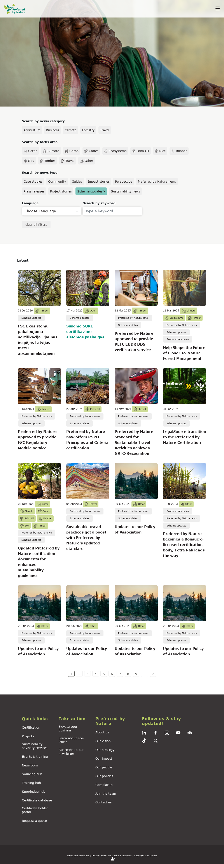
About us (102, 732)
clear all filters (36, 224)
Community (57, 181)
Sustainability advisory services (34, 746)
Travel (104, 130)
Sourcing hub (32, 774)
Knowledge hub (33, 791)
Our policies (104, 776)
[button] (37, 718)
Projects (28, 736)
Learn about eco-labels (71, 740)
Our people (103, 767)
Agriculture (32, 130)
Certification (31, 727)
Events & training (35, 756)
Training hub (31, 783)
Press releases (34, 191)
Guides (77, 181)
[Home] (17, 9)
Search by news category (43, 121)
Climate (70, 130)
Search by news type (39, 172)
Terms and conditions (78, 855)
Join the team (105, 793)
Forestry (88, 130)
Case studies (33, 181)
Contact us (103, 802)
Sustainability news (125, 191)
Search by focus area (40, 142)
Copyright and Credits (145, 855)
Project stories (61, 191)
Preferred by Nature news (157, 181)
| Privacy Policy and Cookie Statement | (111, 855)
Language (30, 203)
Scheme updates (89, 191)
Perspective (123, 181)
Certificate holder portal (35, 810)
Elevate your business (68, 728)
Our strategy (104, 750)
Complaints (103, 785)
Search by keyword (99, 203)
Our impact (103, 758)
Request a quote (34, 820)
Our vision (103, 741)
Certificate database (37, 800)
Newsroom (30, 765)
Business (52, 130)
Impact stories (99, 181)
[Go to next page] (153, 674)
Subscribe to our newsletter (71, 751)
